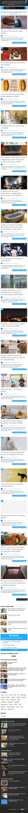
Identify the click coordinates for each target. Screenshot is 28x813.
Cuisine (15, 704)
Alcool (18, 699)
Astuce (10, 704)
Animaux (3, 16)
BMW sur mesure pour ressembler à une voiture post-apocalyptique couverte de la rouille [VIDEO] (13, 549)
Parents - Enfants (10, 706)
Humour (18, 697)
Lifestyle (13, 697)
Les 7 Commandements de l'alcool (17, 765)
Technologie (23, 695)
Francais (3, 699)
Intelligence (10, 702)
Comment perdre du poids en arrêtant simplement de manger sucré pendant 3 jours (17, 623)
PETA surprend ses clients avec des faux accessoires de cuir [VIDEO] (16, 609)
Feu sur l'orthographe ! (14, 781)
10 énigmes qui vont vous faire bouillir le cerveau (15, 800)
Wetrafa (18, 809)
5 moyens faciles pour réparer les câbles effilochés (16, 674)
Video (15, 695)
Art (2, 48)
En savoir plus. (17, 4)
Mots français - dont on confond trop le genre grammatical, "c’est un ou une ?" (17, 686)
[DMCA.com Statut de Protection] (24, 809)
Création (8, 697)
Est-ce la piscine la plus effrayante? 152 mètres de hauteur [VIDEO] (17, 680)
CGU (12, 808)
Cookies (19, 808)
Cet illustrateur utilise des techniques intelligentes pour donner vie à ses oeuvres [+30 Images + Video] (13, 159)
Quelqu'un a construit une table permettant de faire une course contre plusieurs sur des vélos (11, 227)
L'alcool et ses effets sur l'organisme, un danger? (14, 753)
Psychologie (13, 699)
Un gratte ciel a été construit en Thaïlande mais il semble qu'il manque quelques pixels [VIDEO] (12, 292)
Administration (4, 704)
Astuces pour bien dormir (14, 615)
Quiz (6, 695)
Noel (20, 704)
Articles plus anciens (22, 599)
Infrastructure (11, 709)
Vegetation (17, 702)
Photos (10, 695)
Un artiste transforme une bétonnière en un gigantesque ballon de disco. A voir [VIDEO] (11, 193)
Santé (2, 695)
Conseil (2, 697)
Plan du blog (24, 808)
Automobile (3, 702)
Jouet (7, 699)
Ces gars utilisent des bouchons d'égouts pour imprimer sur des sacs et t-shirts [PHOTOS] (13, 358)
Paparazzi (3, 706)
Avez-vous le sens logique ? (12, 663)
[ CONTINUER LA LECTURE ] (20, 42)
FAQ (15, 808)
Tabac (17, 706)
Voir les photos (14, 650)
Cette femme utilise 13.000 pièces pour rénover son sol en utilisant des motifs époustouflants (13, 583)
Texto (21, 706)
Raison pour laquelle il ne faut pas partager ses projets (16, 794)
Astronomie (3, 709)
